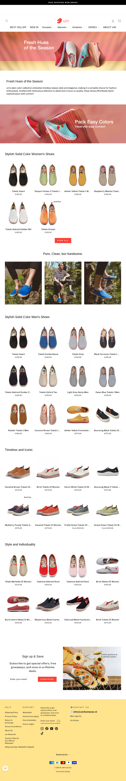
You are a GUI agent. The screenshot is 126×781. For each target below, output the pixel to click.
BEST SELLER (18, 27)
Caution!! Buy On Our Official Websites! (12, 740)
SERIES (93, 27)
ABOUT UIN (109, 27)
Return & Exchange (9, 721)
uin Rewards (10, 734)
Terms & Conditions (13, 726)
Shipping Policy (11, 712)
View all (63, 240)
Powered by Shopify (63, 771)
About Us (9, 730)
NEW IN (34, 27)
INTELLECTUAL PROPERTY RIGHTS (19, 747)
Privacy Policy (11, 716)
